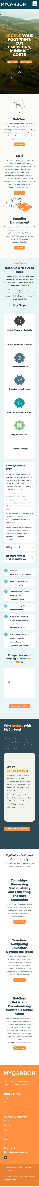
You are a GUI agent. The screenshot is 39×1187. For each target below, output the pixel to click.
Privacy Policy (16, 1167)
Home (6, 1098)
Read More (19, 922)
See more (19, 144)
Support (7, 1139)
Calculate (7, 1121)
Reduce (7, 1125)
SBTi (25, 706)
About (6, 1103)
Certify (6, 1134)
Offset (6, 1130)
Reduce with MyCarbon (17, 829)
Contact (7, 1107)
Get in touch (26, 62)
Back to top (15, 706)
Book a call (12, 62)
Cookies (7, 1167)
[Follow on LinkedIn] (5, 1157)
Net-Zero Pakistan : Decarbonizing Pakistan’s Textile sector (19, 1006)
